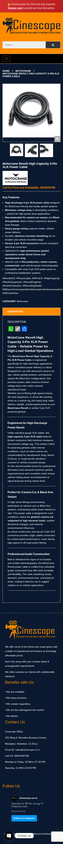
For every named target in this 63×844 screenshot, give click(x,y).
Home (6, 71)
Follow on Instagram (24, 818)
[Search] (53, 45)
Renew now (15, 8)
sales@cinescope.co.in (27, 749)
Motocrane (23, 71)
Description (15, 311)
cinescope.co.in (28, 798)
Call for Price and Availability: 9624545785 (29, 187)
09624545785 (21, 755)
